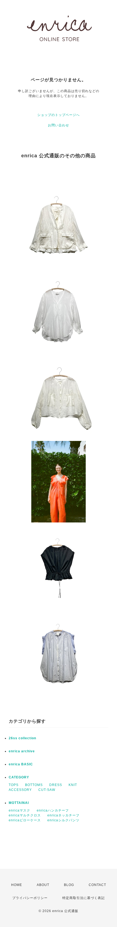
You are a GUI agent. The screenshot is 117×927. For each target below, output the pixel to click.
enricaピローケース (25, 820)
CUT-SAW (46, 790)
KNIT (73, 785)
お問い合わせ (58, 125)
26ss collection (22, 738)
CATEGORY (19, 777)
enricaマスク (19, 810)
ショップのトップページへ (58, 115)
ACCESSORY (20, 790)
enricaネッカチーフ (63, 815)
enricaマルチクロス (25, 815)
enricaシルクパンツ (63, 820)
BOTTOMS (34, 785)
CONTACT (97, 885)
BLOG (69, 885)
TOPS (14, 785)
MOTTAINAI (19, 803)
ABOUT (43, 885)
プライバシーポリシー (30, 898)
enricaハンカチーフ (53, 810)
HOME (16, 885)
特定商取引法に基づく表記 (83, 898)
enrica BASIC (21, 764)
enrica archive (22, 751)
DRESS (55, 785)
